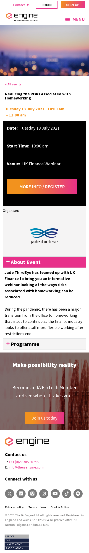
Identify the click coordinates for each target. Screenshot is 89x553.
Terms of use (37, 507)
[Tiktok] (66, 493)
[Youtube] (55, 493)
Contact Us (21, 4)
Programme (25, 344)
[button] (75, 19)
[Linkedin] (21, 493)
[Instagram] (43, 493)
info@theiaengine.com (26, 467)
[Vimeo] (32, 493)
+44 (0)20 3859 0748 (24, 461)
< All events (13, 84)
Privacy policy (14, 507)
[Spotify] (78, 493)
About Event (26, 262)
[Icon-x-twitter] (9, 493)
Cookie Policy (60, 507)
